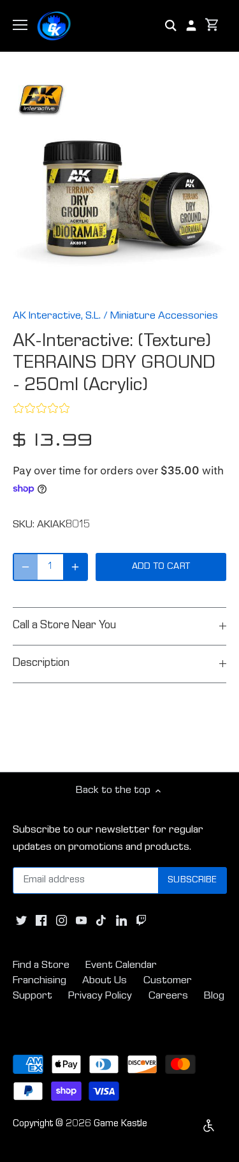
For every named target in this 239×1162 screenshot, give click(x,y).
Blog (214, 996)
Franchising (39, 981)
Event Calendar (121, 965)
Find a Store (41, 965)
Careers (168, 996)
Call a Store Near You (64, 626)
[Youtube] (81, 920)
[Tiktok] (101, 920)
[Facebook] (41, 920)
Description (41, 663)
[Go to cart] (212, 25)
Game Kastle (120, 1124)
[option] (119, 186)
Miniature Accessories (164, 316)
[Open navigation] (20, 25)
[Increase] (75, 567)
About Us (104, 981)
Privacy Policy (100, 996)
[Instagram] (61, 920)
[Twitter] (21, 920)
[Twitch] (141, 920)
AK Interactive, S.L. (57, 316)
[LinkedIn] (121, 920)
